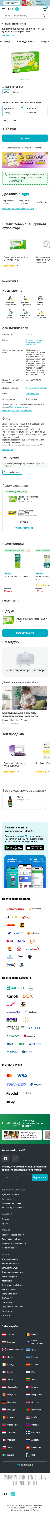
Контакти (6, 1199)
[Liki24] (8, 1493)
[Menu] (3, 9)
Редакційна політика (11, 1239)
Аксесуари (7, 1311)
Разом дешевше (25, 41)
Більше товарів (10, 281)
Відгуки (45, 41)
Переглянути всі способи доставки (18, 208)
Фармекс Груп (8, 35)
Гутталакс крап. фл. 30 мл (16, 577)
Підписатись (39, 1177)
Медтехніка (7, 1281)
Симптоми (7, 1315)
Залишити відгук (25, 633)
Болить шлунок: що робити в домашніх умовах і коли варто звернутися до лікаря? (20, 714)
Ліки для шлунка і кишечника (34, 343)
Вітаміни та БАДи (10, 1268)
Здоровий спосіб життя (12, 1307)
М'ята (20, 797)
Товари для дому (9, 1294)
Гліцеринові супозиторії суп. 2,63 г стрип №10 (16, 258)
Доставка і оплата (10, 1195)
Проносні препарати (35, 340)
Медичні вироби (9, 1276)
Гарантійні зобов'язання (13, 1235)
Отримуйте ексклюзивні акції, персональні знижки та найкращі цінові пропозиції (24, 1168)
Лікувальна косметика (12, 1272)
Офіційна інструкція (13, 472)
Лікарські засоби (10, 1259)
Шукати (44, 15)
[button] (13, 110)
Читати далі (7, 449)
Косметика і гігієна (10, 1263)
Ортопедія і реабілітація (12, 1285)
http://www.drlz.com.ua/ (18, 407)
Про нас (5, 1219)
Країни (5, 1223)
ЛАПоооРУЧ (7, 1298)
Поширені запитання (11, 1203)
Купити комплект (24, 528)
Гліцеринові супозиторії (36, 388)
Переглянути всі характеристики (17, 411)
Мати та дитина (9, 1289)
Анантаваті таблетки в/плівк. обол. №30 (14, 764)
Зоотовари (7, 1302)
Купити (25, 138)
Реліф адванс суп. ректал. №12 (26, 512)
